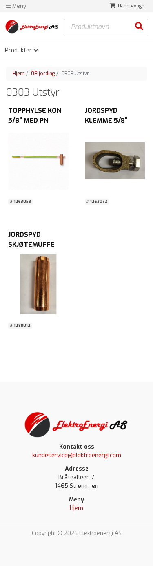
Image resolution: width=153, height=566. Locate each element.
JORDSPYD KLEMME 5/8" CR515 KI (106, 120)
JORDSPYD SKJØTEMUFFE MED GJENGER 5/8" (38, 244)
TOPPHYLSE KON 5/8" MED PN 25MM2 (34, 120)
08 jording (43, 73)
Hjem (18, 73)
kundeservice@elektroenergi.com (76, 455)
